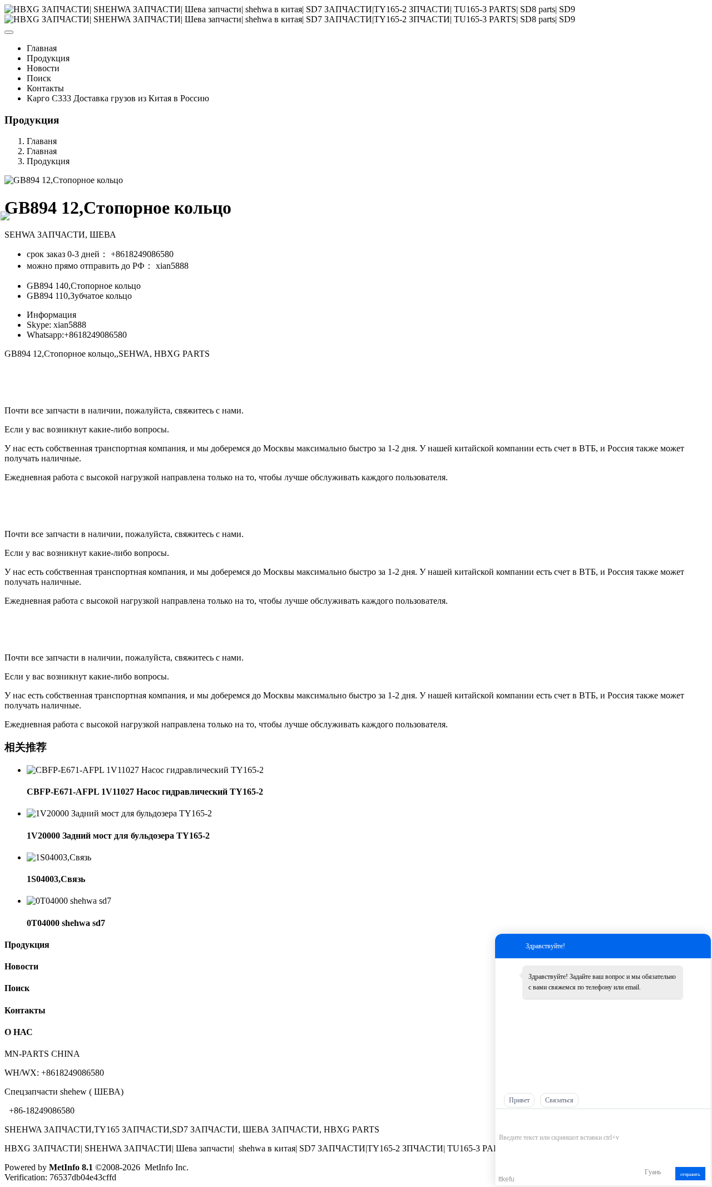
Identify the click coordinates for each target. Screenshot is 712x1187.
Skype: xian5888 (56, 324)
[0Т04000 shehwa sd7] (69, 900)
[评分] (521, 1122)
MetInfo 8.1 (71, 1167)
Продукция (48, 161)
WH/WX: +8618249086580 (54, 1072)
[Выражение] (505, 1121)
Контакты (25, 1010)
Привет (519, 1100)
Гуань (653, 1172)
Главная (42, 48)
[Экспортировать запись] (701, 1120)
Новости (21, 966)
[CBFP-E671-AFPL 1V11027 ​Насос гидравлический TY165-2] (145, 770)
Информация (51, 314)
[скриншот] (550, 1120)
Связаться (559, 1100)
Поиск (16, 988)
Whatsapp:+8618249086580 (77, 334)
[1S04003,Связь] (59, 857)
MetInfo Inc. (167, 1167)
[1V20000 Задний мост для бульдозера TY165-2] (119, 813)
